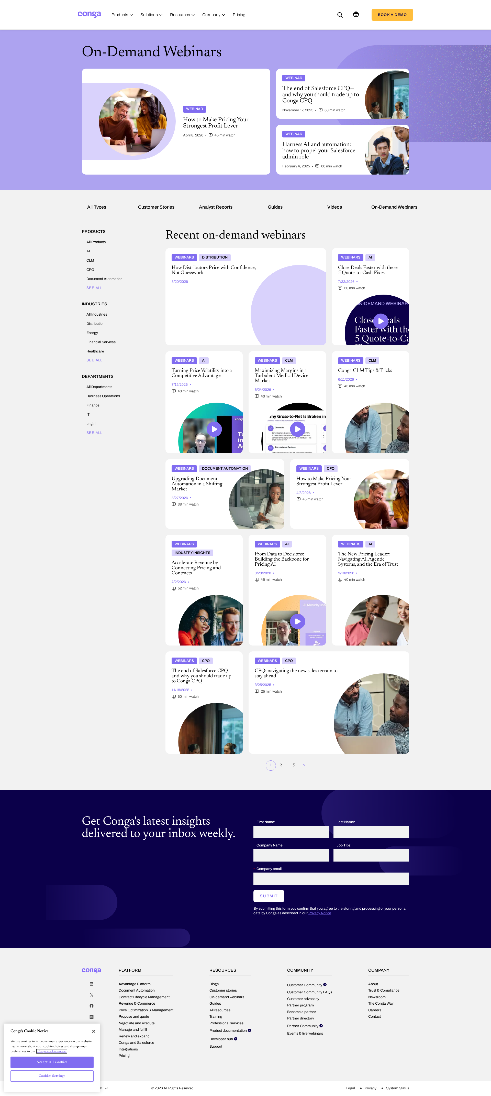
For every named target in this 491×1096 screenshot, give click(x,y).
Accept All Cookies (52, 1062)
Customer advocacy (303, 999)
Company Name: (270, 845)
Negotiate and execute (137, 1023)
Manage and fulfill (133, 1029)
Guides (275, 207)
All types (96, 207)
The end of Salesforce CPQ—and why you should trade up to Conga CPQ (200, 655)
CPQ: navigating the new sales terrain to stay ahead (292, 653)
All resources (219, 1010)
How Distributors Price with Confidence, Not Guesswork (213, 250)
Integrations (128, 1049)
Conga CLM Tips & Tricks (354, 353)
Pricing (124, 1056)
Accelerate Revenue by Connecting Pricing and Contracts (201, 539)
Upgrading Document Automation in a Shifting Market (211, 461)
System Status (397, 1088)
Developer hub (221, 1039)
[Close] (93, 1031)
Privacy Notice (319, 913)
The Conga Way (381, 1003)
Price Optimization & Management (146, 1010)
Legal (350, 1088)
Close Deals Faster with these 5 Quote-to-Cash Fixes (366, 252)
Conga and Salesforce (136, 1043)
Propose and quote (134, 1016)
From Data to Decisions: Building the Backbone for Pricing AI (280, 539)
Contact (374, 1016)
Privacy (370, 1088)
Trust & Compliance (383, 990)
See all (94, 288)
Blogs (214, 984)
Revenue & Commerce (137, 1003)
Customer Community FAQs (309, 992)
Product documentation (228, 1031)
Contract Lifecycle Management (144, 997)
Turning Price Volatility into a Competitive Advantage (201, 355)
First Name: (265, 822)
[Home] (89, 15)
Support (215, 1046)
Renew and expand (134, 1036)
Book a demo (392, 15)
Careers (374, 1010)
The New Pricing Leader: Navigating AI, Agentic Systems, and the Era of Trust (365, 539)
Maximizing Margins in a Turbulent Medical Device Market (286, 355)
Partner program (300, 1005)
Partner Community (302, 1026)
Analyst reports (215, 207)
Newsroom (377, 997)
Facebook (91, 1006)
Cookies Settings (52, 1076)
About (373, 984)
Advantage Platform (135, 984)
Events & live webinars (305, 1033)
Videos (334, 207)
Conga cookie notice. (51, 1051)
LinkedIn (91, 984)
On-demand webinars (394, 207)
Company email (269, 869)
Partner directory (300, 1018)
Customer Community (304, 985)
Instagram (91, 1017)
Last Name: (346, 822)
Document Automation (137, 990)
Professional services (226, 1023)
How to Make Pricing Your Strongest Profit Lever (331, 461)
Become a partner (301, 1012)
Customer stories (156, 207)
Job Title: (344, 845)
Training (215, 1016)
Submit (269, 896)
